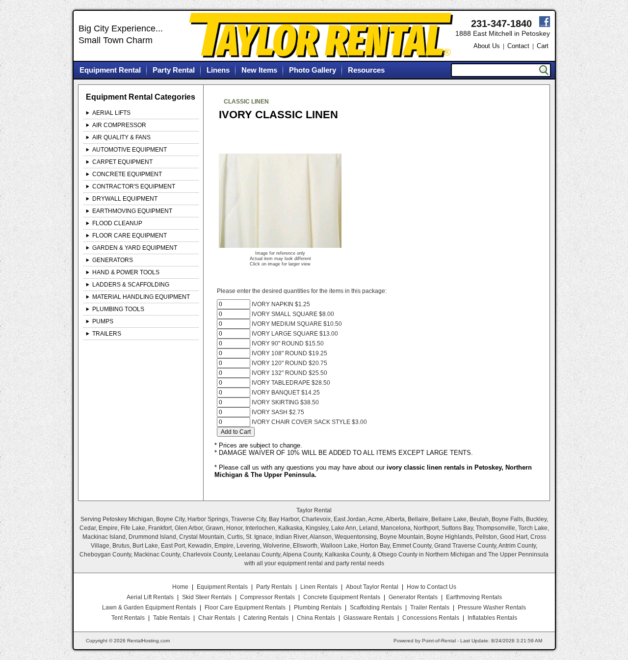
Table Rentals (171, 617)
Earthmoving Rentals (474, 597)
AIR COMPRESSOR (119, 125)
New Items (259, 70)
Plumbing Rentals (317, 607)
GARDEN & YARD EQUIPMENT (134, 247)
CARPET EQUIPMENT (122, 161)
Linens (218, 70)
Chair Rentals (216, 617)
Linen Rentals (319, 586)
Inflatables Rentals (492, 617)
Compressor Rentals (267, 597)
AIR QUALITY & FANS (121, 137)
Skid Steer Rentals (207, 597)
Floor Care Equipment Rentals (245, 607)
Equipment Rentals (222, 586)
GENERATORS (112, 260)
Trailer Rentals (429, 607)
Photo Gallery (312, 70)
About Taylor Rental (372, 586)
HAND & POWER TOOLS (125, 272)
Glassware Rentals (368, 617)
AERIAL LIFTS (111, 112)
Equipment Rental (110, 70)
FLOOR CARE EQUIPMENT (129, 235)
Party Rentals (274, 586)
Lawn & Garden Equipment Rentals (149, 607)
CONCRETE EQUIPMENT (127, 174)
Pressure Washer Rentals (492, 607)
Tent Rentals (128, 617)
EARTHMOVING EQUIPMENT (132, 211)
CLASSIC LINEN (246, 101)
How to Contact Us (431, 586)
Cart (543, 46)
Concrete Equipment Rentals (341, 597)
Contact (518, 46)
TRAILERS (106, 333)
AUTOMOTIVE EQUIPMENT (129, 149)
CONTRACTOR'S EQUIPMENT (133, 186)
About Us (486, 46)
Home (180, 586)
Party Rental (174, 70)
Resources (366, 70)
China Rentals (316, 617)
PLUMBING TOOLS (118, 309)
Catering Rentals (265, 617)
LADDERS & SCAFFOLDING (130, 284)
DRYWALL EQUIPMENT (124, 198)
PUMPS (102, 321)
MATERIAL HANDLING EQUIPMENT (141, 296)
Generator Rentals (413, 597)
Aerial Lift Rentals (150, 597)
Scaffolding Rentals (376, 607)
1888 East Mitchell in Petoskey (502, 33)
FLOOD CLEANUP (117, 223)
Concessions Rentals (430, 617)
